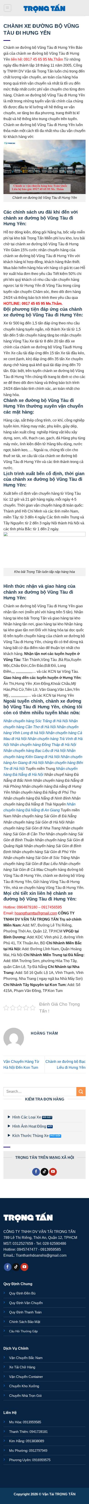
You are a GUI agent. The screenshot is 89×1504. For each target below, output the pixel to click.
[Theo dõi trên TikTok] (44, 1172)
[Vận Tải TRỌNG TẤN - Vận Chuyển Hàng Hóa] (44, 8)
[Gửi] (81, 1091)
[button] (7, 8)
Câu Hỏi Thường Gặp (23, 1331)
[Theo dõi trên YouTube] (53, 1172)
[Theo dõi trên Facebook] (36, 1172)
